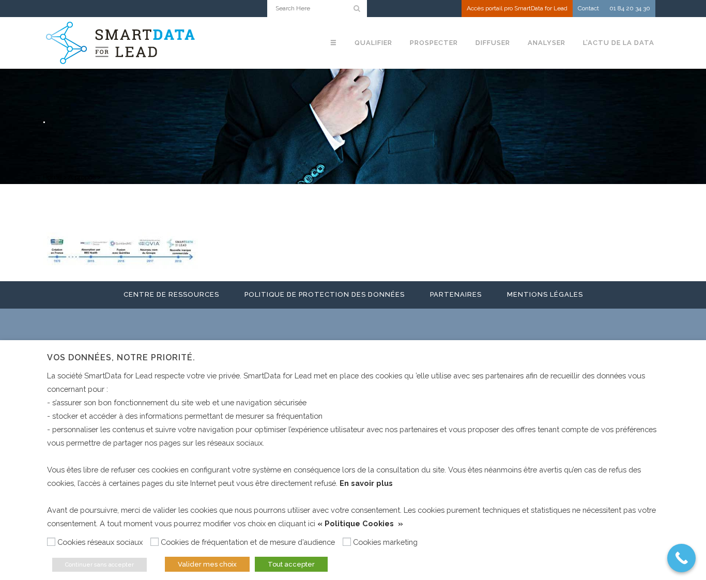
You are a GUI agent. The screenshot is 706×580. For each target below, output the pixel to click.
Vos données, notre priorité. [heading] (121, 357)
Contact (588, 8)
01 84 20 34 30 (629, 8)
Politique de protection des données (324, 294)
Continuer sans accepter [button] (99, 564)
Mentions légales (545, 294)
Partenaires (456, 294)
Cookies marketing (385, 542)
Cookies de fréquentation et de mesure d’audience (248, 542)
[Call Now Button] (681, 558)
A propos (82, 177)
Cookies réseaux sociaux (100, 542)
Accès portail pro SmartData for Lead (517, 8)
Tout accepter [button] (291, 564)
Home (52, 177)
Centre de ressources (171, 294)
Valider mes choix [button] (207, 564)
